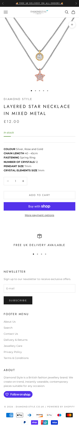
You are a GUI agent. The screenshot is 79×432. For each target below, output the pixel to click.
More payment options (39, 215)
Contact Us (11, 333)
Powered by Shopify (61, 406)
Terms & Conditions (16, 358)
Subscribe (18, 300)
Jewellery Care (13, 346)
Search (8, 327)
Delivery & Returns (16, 339)
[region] (39, 241)
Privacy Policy (13, 352)
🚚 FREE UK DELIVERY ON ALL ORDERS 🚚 (39, 3)
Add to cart (39, 195)
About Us (10, 321)
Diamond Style (18, 99)
